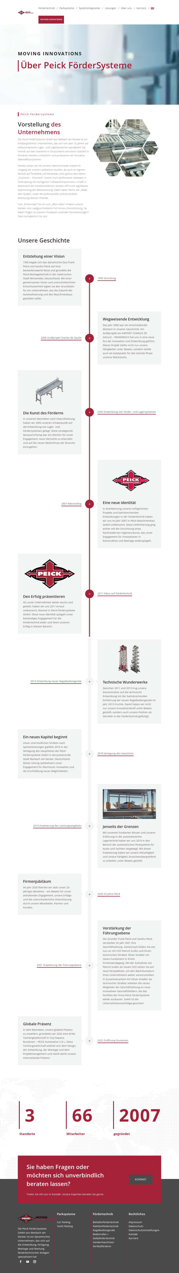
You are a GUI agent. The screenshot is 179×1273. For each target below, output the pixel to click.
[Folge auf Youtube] (27, 1261)
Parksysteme (66, 8)
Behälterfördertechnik (106, 1222)
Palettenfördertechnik (105, 1226)
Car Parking (63, 1222)
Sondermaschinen (103, 1242)
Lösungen (110, 8)
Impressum (135, 1222)
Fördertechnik (46, 8)
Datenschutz (136, 1226)
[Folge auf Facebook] (20, 1261)
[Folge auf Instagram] (34, 1261)
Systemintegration (89, 8)
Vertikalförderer (102, 1246)
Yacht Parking (65, 1226)
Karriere (141, 8)
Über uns (126, 8)
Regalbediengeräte (104, 1230)
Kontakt (140, 1179)
